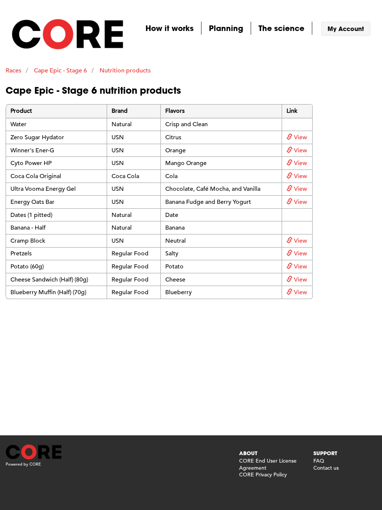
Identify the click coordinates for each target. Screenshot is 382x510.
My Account (346, 28)
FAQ (318, 460)
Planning (226, 28)
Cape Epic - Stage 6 (60, 70)
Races (13, 70)
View (299, 137)
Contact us (326, 467)
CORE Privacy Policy (263, 474)
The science (281, 28)
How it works (169, 28)
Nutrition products (125, 70)
